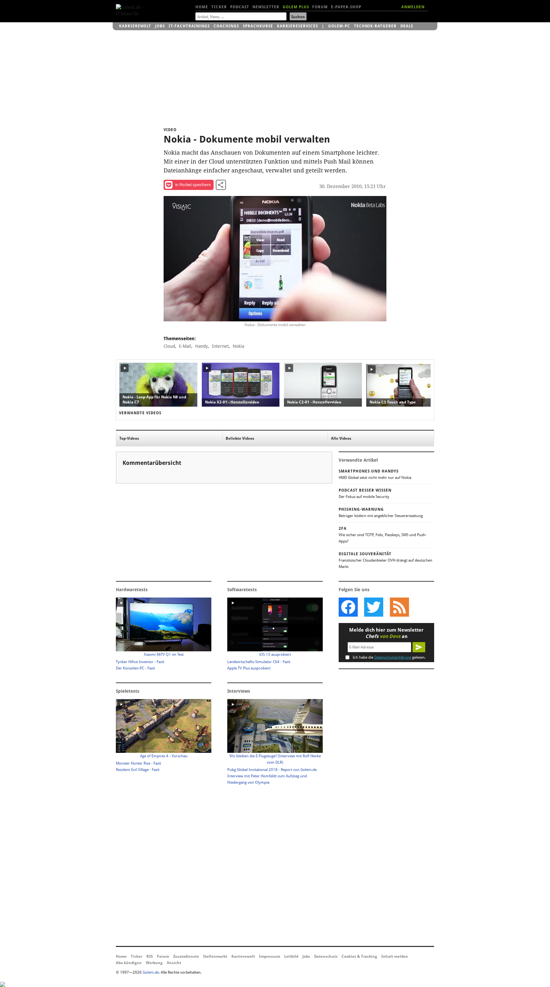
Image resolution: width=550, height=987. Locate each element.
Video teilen (221, 185)
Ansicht (174, 963)
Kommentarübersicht (152, 462)
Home (201, 7)
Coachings (226, 26)
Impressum (269, 956)
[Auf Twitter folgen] (373, 607)
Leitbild (291, 956)
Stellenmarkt (215, 956)
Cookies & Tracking (359, 956)
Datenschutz (325, 956)
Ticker (219, 7)
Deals (406, 26)
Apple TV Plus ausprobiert (249, 668)
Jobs (160, 26)
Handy (201, 346)
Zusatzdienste (186, 956)
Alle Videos (341, 438)
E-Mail (185, 346)
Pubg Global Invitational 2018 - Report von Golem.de (272, 769)
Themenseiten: (180, 338)
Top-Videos (129, 438)
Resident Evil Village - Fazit (137, 769)
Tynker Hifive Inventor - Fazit (140, 662)
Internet (220, 346)
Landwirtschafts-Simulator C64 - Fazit (258, 662)
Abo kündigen (129, 963)
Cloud (169, 346)
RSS (149, 956)
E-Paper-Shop (346, 7)
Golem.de (151, 972)
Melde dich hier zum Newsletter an (386, 633)
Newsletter (265, 7)
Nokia (238, 346)
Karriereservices (297, 26)
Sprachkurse (258, 26)
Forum (320, 7)
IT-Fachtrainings (189, 26)
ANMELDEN (413, 7)
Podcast (239, 7)
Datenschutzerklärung (392, 657)
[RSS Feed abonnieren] (399, 607)
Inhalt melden (394, 956)
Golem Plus (296, 7)
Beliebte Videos (240, 438)
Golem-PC (339, 26)
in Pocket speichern (193, 184)
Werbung (154, 963)
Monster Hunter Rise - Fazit (138, 763)
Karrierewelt (135, 26)
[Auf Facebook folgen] (348, 607)
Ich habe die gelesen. (389, 657)
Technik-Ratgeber (375, 26)
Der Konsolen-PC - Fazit (135, 668)
